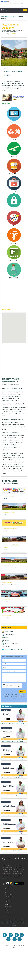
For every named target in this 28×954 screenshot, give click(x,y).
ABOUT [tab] (5, 68)
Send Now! (22, 691)
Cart (8, 3)
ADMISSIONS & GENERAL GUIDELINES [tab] (12, 72)
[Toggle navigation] (25, 10)
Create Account (22, 3)
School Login (13, 3)
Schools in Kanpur (10, 16)
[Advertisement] (14, 294)
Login (17, 3)
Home (2, 16)
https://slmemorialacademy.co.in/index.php (14, 649)
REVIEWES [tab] (7, 75)
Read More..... (8, 878)
